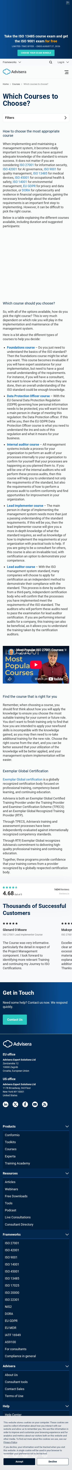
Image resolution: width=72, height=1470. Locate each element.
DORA (26, 190)
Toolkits (10, 1142)
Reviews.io (64, 893)
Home (6, 84)
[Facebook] (25, 1104)
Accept (19, 1461)
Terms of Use (14, 1396)
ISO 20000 (12, 1292)
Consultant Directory (19, 1224)
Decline (53, 1461)
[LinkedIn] (5, 1104)
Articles (10, 1182)
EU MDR (10, 1328)
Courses (16, 84)
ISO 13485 (40, 173)
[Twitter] (15, 1104)
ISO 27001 (27, 165)
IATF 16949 (13, 1335)
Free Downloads (16, 1196)
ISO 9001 (50, 169)
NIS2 (8, 1307)
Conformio (12, 1135)
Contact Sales (14, 1389)
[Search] (51, 62)
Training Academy (17, 1163)
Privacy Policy (10, 1442)
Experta (10, 1156)
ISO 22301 (12, 1299)
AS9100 (10, 1342)
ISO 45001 (22, 177)
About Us (11, 1375)
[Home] (13, 72)
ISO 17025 (12, 1285)
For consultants (15, 1349)
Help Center (13, 1415)
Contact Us (15, 1019)
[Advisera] (17, 1043)
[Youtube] (35, 1104)
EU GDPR (29, 186)
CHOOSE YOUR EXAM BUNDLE (36, 53)
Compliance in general (20, 1356)
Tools (8, 1203)
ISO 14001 (20, 182)
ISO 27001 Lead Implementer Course (22, 934)
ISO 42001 (10, 169)
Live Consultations (18, 1217)
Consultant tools (16, 1382)
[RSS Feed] (45, 1104)
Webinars (11, 1189)
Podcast (10, 1210)
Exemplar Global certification (22, 779)
